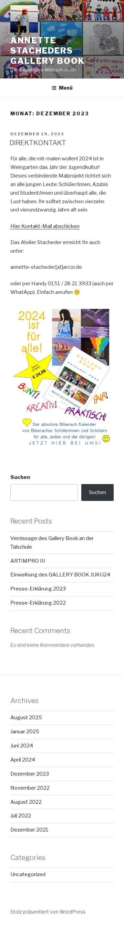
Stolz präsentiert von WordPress (48, 912)
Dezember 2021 (29, 830)
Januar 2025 (24, 732)
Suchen (20, 477)
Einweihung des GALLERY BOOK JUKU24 (60, 575)
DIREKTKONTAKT (38, 143)
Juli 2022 (20, 816)
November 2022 (30, 788)
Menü (66, 88)
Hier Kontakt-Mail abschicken (45, 226)
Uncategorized (27, 874)
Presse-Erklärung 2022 (38, 603)
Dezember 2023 (29, 774)
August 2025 (26, 717)
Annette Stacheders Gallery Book (47, 50)
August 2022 (26, 802)
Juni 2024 (21, 746)
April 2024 (22, 760)
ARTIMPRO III (27, 561)
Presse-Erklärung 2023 (38, 589)
